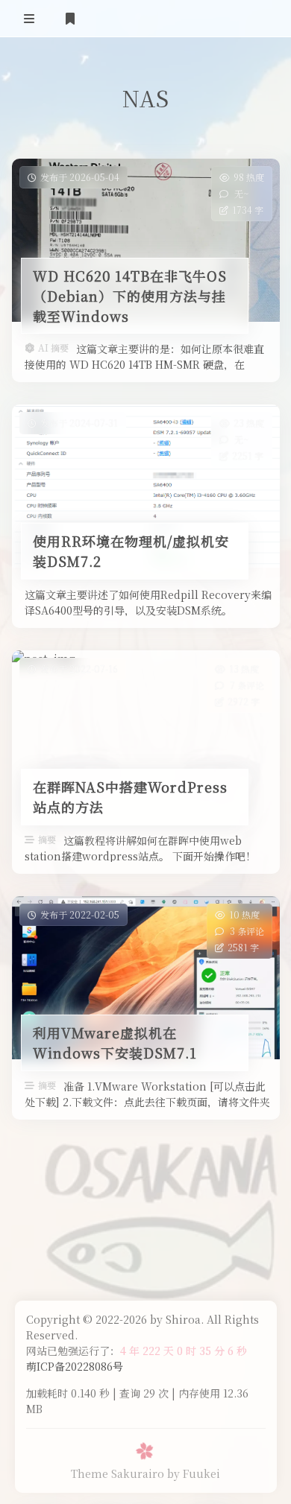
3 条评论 (246, 930)
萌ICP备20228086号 (74, 1366)
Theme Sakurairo (117, 1473)
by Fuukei (193, 1473)
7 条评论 (246, 685)
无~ (241, 193)
